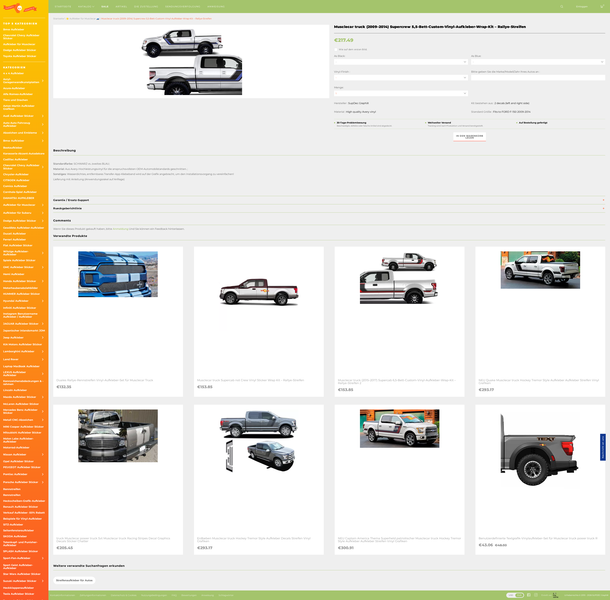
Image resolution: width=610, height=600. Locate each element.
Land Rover (10, 359)
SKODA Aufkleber (15, 536)
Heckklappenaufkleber (18, 587)
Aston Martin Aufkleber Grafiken (18, 107)
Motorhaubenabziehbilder (20, 288)
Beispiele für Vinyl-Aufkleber (22, 518)
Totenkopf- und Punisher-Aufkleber (20, 544)
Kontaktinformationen (62, 595)
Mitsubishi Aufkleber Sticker (22, 432)
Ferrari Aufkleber (14, 239)
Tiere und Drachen (15, 100)
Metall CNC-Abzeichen (18, 419)
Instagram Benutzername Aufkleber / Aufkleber (20, 315)
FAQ (174, 595)
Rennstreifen (11, 489)
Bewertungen (189, 595)
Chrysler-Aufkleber (16, 174)
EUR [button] (519, 595)
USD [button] (511, 595)
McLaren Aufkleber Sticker (21, 404)
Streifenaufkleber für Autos (74, 580)
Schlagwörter (226, 595)
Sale (105, 6)
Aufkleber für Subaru (17, 212)
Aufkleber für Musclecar (19, 44)
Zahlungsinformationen (93, 595)
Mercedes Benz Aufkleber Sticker (20, 411)
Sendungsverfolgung (182, 6)
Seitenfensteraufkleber (18, 530)
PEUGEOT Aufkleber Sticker (22, 467)
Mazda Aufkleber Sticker (19, 397)
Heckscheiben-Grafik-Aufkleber (24, 500)
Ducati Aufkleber (14, 233)
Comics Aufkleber (15, 186)
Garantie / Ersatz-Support (71, 200)
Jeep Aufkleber (13, 337)
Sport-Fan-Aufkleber (16, 558)
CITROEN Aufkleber (16, 180)
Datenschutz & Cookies (123, 595)
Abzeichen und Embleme (20, 132)
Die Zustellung (146, 6)
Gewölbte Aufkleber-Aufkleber (23, 227)
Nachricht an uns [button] (602, 447)
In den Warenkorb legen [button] (469, 136)
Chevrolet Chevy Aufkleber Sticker (21, 37)
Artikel (121, 6)
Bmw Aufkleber (13, 29)
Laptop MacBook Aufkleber (21, 366)
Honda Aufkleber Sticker (19, 281)
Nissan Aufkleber (14, 454)
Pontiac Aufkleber (15, 474)
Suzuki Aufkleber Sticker (19, 581)
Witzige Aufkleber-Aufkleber (16, 253)
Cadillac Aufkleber (15, 159)
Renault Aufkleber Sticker (20, 506)
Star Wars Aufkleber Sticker (22, 574)
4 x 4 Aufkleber (13, 73)
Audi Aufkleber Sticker (18, 115)
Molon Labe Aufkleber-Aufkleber (18, 440)
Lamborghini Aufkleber (18, 351)
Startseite (63, 6)
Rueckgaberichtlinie (67, 208)
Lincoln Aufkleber (15, 390)
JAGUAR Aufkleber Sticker (20, 323)
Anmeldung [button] (120, 228)
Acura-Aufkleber (14, 88)
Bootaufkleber (12, 147)
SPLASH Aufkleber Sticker (20, 551)
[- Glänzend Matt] (401, 77)
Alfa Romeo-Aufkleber (18, 94)
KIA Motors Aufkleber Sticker (22, 344)
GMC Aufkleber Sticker (18, 267)
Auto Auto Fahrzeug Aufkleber (16, 124)
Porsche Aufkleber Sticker (20, 482)
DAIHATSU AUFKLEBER (18, 198)
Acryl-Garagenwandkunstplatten (21, 81)
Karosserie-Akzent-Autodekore (23, 153)
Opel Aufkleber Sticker (18, 461)
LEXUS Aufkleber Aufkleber (14, 374)
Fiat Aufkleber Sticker (17, 245)
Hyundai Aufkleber (15, 300)
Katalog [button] (85, 6)
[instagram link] (536, 595)
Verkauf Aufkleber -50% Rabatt (24, 512)
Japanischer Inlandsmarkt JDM (24, 330)
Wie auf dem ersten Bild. (353, 49)
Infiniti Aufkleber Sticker (19, 307)
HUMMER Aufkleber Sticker (21, 293)
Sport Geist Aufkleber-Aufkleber (18, 567)
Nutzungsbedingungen (154, 595)
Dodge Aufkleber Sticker (19, 50)
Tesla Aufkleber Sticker (18, 593)
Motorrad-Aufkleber (16, 447)
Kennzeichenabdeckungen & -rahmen (23, 383)
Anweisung (216, 6)
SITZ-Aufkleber (13, 524)
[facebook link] (528, 595)
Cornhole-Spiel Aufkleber (20, 192)
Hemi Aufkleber (13, 274)
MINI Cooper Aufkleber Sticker (23, 426)
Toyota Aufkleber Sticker (19, 56)
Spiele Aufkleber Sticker (19, 260)
